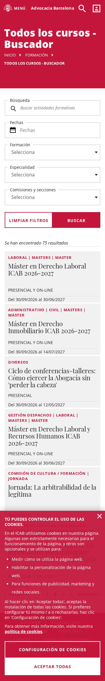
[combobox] (49, 154)
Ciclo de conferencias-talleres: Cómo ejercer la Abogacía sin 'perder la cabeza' (52, 377)
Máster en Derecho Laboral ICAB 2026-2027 (47, 269)
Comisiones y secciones (33, 189)
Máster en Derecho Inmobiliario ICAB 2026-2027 (49, 327)
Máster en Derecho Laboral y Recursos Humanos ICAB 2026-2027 (49, 435)
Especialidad (22, 167)
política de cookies (23, 631)
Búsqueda (20, 100)
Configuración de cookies (52, 649)
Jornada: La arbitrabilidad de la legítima (52, 490)
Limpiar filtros (28, 220)
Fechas (16, 122)
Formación (36, 55)
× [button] (100, 516)
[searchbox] (52, 152)
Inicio (10, 55)
